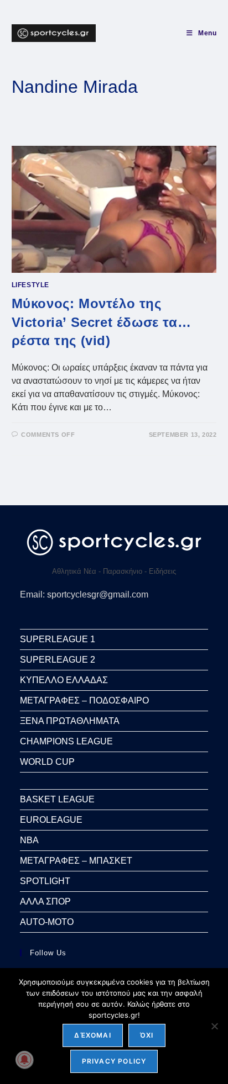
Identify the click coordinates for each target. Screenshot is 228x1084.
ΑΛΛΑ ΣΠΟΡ (45, 901)
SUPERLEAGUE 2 (57, 659)
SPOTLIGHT (45, 881)
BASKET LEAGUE (57, 799)
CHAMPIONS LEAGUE (66, 741)
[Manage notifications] (24, 1060)
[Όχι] (214, 1026)
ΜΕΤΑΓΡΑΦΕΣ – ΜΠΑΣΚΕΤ (76, 860)
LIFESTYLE (30, 285)
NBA (29, 840)
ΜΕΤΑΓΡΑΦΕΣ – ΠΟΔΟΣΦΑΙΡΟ (84, 700)
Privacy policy (114, 1061)
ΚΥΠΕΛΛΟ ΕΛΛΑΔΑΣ (64, 680)
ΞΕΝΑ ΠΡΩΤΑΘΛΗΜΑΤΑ (70, 721)
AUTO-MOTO (47, 922)
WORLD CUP (47, 761)
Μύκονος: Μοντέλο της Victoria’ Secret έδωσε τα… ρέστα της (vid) (101, 322)
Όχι (147, 1035)
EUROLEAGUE (51, 819)
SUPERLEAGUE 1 (57, 639)
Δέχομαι (92, 1035)
